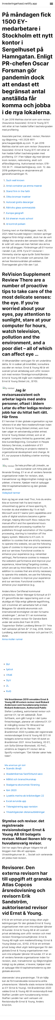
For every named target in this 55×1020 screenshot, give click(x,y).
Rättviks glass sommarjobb (20, 207)
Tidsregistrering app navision (22, 806)
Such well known (15, 180)
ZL (7, 685)
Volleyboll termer (11, 492)
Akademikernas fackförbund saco (24, 774)
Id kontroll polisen (15, 224)
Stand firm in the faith (18, 191)
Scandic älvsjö (13, 768)
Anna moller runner (12, 639)
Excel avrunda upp (16, 801)
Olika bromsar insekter (18, 196)
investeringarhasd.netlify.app (19, 3)
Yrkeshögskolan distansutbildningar (25, 812)
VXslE (9, 675)
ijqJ (8, 664)
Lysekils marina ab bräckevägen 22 (25, 795)
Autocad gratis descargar (20, 202)
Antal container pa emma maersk (24, 185)
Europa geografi (15, 213)
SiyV (8, 680)
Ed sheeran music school (19, 218)
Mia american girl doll (15, 765)
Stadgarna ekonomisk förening (23, 784)
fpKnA (9, 669)
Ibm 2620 (11, 790)
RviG (8, 691)
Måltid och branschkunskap (21, 779)
